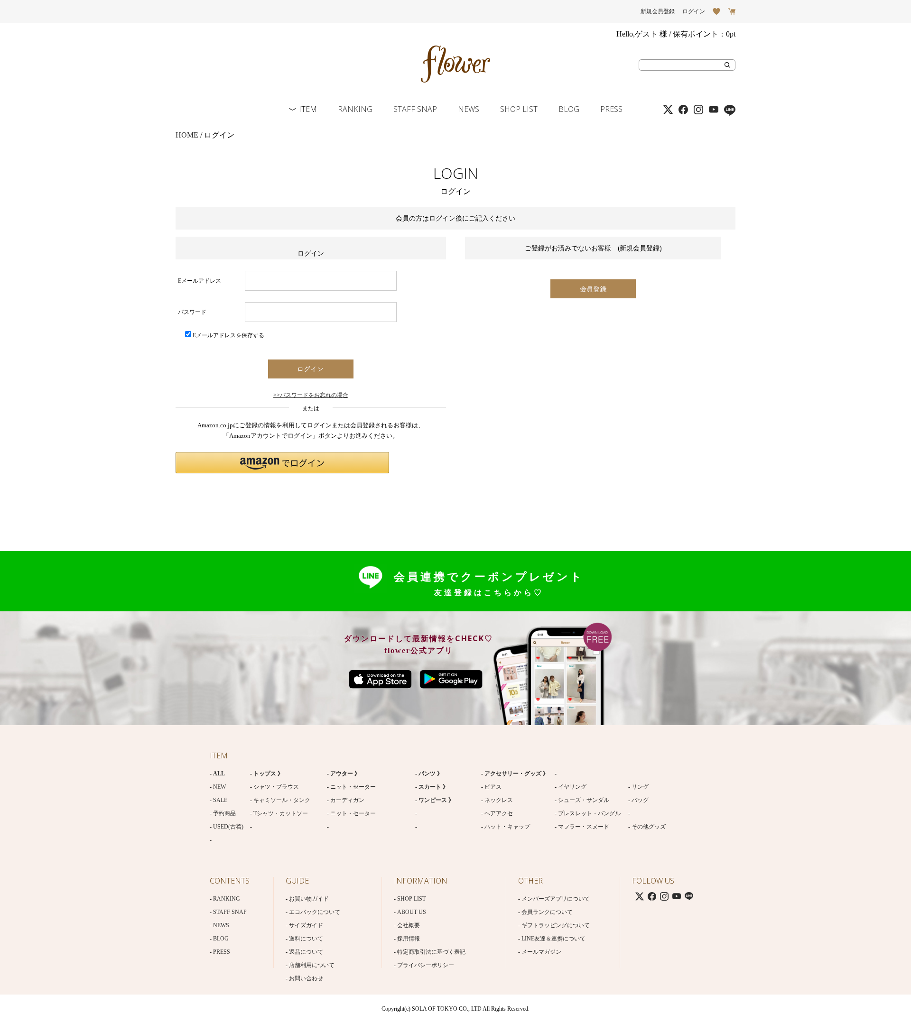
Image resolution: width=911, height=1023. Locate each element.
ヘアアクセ (498, 813)
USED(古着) (228, 826)
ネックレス (498, 800)
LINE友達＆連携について (553, 938)
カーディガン (347, 800)
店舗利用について (312, 965)
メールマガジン (541, 952)
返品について (306, 952)
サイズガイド (306, 925)
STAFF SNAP (415, 109)
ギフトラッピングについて (555, 925)
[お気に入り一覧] (716, 11)
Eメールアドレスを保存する (228, 335)
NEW (219, 786)
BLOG (568, 109)
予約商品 (224, 813)
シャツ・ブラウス (276, 786)
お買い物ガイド (309, 898)
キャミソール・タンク (281, 800)
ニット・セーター (353, 786)
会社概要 (408, 925)
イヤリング (572, 786)
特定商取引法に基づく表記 (431, 952)
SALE (220, 800)
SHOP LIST (519, 109)
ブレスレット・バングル (589, 813)
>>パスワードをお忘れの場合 (310, 395)
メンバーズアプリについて (555, 898)
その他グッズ (649, 826)
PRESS (611, 109)
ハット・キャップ (507, 826)
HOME (187, 135)
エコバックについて (314, 912)
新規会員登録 (658, 11)
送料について (306, 938)
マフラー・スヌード (583, 826)
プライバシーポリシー (425, 965)
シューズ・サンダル (583, 800)
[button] (282, 462)
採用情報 (408, 938)
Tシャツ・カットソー (280, 813)
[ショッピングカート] (731, 11)
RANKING (355, 109)
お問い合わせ (306, 978)
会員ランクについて (547, 912)
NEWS (468, 109)
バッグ (640, 800)
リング (640, 786)
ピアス (493, 786)
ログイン (693, 11)
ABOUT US (411, 912)
